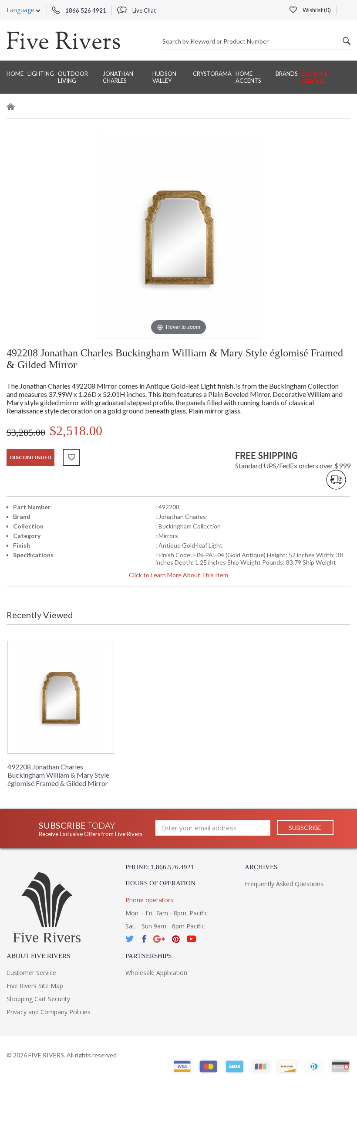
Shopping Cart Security (38, 999)
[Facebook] (144, 939)
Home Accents (248, 77)
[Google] (159, 939)
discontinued (30, 457)
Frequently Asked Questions (284, 884)
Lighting (40, 73)
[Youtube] (191, 939)
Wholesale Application (156, 972)
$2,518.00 (76, 430)
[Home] (11, 108)
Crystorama (212, 73)
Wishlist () (316, 10)
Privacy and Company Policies (49, 1012)
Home (15, 73)
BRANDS (287, 73)
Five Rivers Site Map (35, 986)
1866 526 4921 (85, 10)
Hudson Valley (164, 77)
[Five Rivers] (63, 40)
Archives (261, 866)
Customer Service (317, 77)
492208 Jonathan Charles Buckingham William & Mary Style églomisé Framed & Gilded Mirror (58, 774)
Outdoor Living (73, 77)
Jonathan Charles (118, 77)
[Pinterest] (176, 939)
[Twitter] (130, 939)
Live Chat (143, 10)
